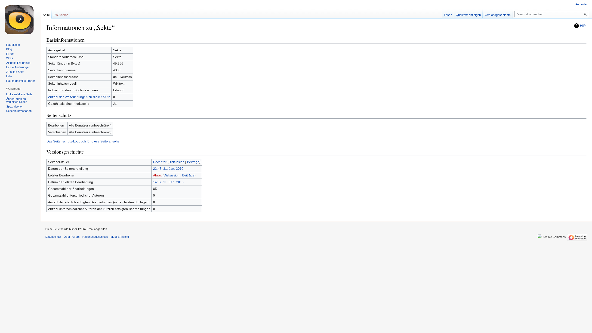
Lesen (448, 15)
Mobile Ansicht (120, 236)
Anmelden (581, 4)
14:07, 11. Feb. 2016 (168, 182)
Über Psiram (72, 236)
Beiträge (193, 162)
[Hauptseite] (20, 18)
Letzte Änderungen (18, 67)
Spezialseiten (14, 106)
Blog (9, 49)
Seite (46, 15)
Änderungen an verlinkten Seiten (16, 100)
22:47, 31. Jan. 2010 (168, 168)
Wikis (9, 58)
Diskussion (176, 162)
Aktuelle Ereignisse (18, 63)
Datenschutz (53, 236)
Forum (10, 54)
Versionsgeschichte (497, 15)
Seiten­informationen (19, 111)
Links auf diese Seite (19, 94)
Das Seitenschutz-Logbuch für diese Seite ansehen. (84, 141)
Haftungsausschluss (95, 236)
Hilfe (583, 26)
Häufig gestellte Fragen (21, 81)
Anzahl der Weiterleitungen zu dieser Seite (79, 97)
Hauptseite (13, 44)
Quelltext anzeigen (468, 15)
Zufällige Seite (15, 72)
